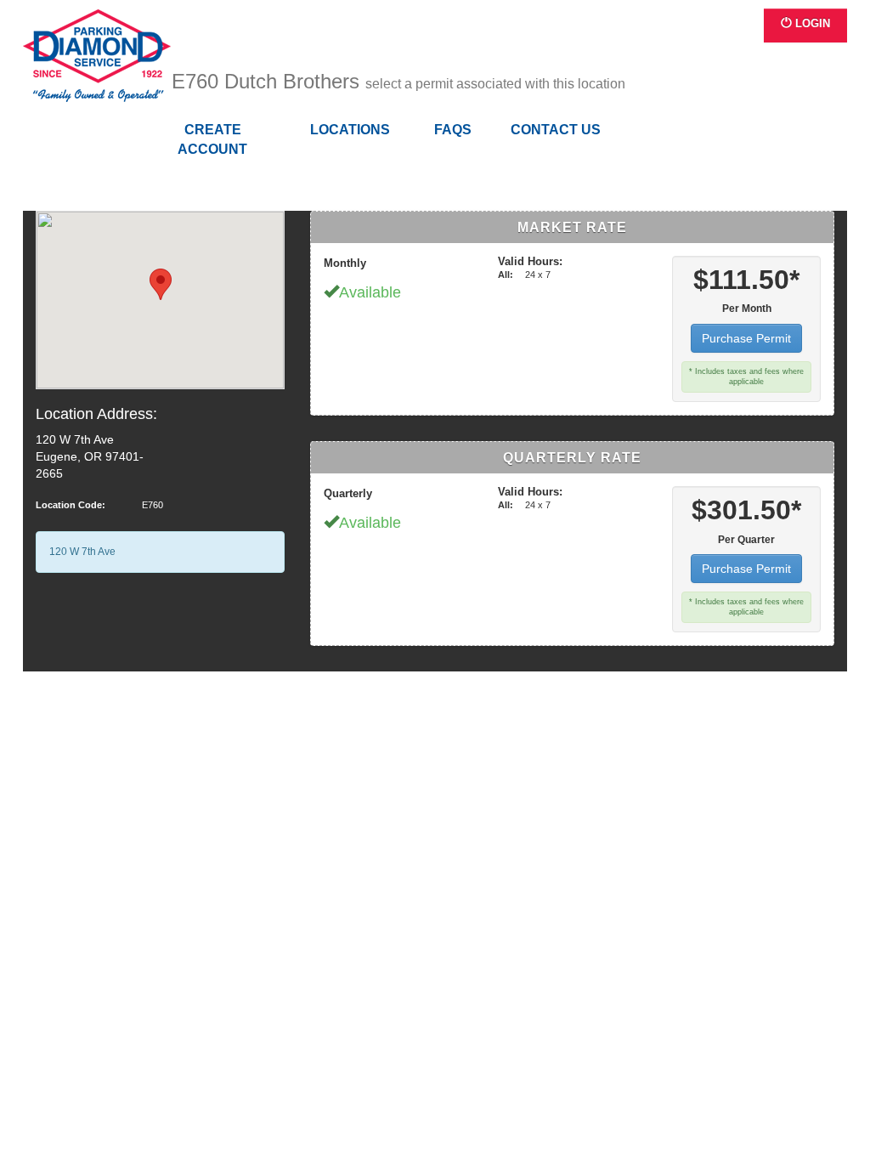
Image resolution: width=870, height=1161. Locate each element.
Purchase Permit (746, 338)
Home (97, 56)
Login (811, 23)
